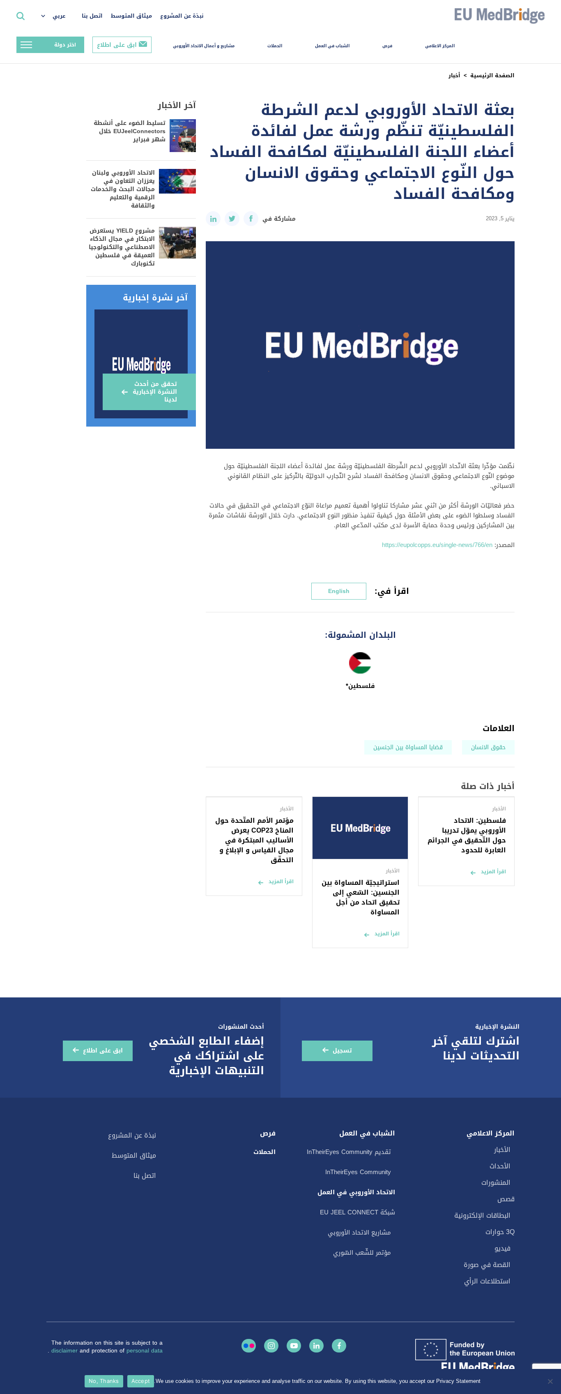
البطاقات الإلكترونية (482, 1215)
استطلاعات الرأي (487, 1281)
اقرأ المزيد (493, 871)
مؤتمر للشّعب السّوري (362, 1252)
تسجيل (342, 1050)
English (338, 591)
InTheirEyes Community (358, 1172)
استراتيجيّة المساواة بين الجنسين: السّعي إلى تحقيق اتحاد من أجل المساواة (361, 897)
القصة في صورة (487, 1264)
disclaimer (65, 1350)
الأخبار (502, 1149)
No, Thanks (104, 1381)
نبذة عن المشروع (182, 16)
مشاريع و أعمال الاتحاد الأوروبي (204, 46)
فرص (387, 46)
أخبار (454, 75)
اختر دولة (65, 44)
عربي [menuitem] (59, 16)
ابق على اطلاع (117, 45)
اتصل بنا (92, 16)
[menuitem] (57, 16)
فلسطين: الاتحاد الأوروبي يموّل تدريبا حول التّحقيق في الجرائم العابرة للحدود (467, 835)
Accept (140, 1381)
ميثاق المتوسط (131, 16)
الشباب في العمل (332, 46)
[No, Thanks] (551, 1381)
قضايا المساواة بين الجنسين (408, 747)
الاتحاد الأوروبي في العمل (356, 1192)
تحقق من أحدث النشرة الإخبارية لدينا (155, 392)
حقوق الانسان (488, 747)
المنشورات (495, 1182)
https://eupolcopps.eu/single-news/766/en (437, 545)
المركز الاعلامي (440, 46)
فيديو (502, 1248)
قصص (506, 1199)
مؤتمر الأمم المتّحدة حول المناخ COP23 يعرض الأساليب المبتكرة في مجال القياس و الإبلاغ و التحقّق (254, 840)
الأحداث (500, 1166)
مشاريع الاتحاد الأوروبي (359, 1232)
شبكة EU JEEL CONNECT (357, 1212)
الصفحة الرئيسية (492, 75)
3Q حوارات (500, 1232)
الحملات (274, 46)
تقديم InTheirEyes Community (349, 1152)
